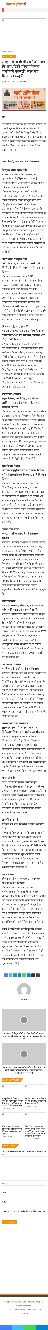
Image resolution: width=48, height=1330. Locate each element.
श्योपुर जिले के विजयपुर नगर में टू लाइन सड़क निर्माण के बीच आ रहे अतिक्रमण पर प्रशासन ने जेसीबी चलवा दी (12, 1102)
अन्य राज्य (11, 51)
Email (4, 1192)
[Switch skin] (40, 4)
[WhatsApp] (24, 975)
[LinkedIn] (15, 975)
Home (4, 51)
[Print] (38, 975)
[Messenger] (19, 975)
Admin (7, 82)
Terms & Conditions (34, 1309)
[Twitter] (10, 975)
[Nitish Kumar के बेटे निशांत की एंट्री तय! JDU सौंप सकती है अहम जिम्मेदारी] (35, 1090)
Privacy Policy (20, 1309)
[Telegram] (29, 975)
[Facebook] (6, 975)
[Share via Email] (33, 975)
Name (4, 1183)
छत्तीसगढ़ (12, 56)
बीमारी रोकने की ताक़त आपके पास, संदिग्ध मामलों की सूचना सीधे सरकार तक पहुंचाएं (12, 1130)
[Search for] (45, 4)
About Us (10, 1309)
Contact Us (24, 1313)
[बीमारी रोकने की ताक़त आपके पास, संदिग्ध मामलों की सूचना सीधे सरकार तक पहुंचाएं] (12, 1118)
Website (5, 1202)
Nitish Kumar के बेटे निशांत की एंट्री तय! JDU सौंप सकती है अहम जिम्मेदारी (35, 1101)
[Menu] (3, 4)
